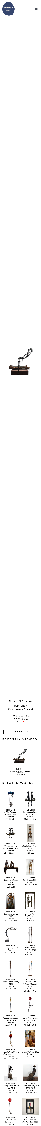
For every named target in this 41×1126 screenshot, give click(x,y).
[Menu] (36, 9)
